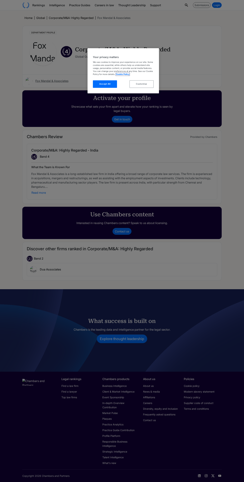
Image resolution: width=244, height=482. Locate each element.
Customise (141, 84)
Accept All (105, 84)
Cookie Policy (123, 74)
